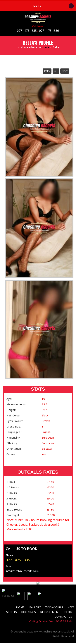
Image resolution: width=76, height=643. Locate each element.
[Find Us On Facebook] (20, 595)
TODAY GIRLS (54, 607)
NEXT (65, 71)
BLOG (68, 612)
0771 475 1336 (49, 31)
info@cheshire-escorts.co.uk (22, 571)
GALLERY (35, 607)
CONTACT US (63, 616)
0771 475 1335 (27, 31)
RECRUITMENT (50, 612)
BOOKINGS (28, 612)
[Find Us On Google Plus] (40, 595)
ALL (56, 71)
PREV (47, 71)
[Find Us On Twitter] (30, 595)
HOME (20, 607)
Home (45, 47)
